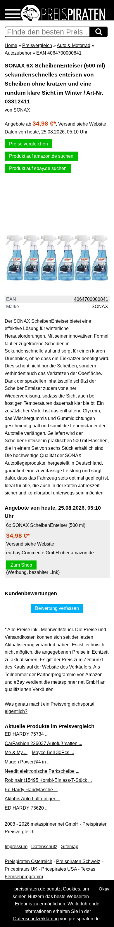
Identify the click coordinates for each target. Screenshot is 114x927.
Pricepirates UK (21, 869)
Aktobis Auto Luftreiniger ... (32, 798)
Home (11, 45)
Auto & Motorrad (73, 45)
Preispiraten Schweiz (78, 861)
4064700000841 (91, 299)
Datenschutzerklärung (36, 918)
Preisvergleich (37, 45)
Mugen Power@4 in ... (28, 761)
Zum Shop (21, 565)
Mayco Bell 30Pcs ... (53, 752)
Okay (104, 888)
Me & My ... (16, 752)
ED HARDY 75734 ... (27, 734)
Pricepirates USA (59, 869)
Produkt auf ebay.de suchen (38, 168)
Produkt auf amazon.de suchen (41, 156)
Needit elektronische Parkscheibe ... (42, 771)
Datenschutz (44, 846)
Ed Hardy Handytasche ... (31, 789)
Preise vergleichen (28, 143)
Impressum (16, 846)
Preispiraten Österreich (28, 861)
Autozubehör (18, 53)
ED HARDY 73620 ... (27, 808)
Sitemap (69, 846)
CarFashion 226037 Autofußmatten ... (43, 743)
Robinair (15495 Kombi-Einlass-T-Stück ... (48, 780)
